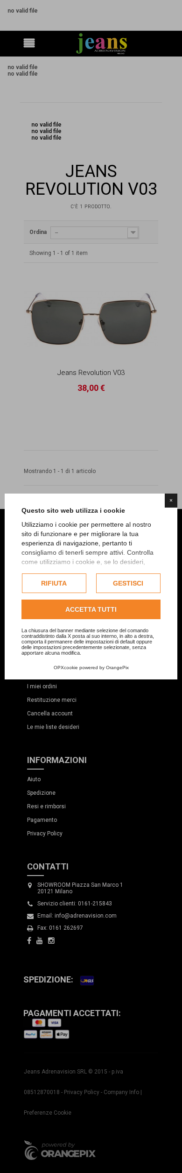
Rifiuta (54, 583)
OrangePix (117, 667)
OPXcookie (66, 667)
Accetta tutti (91, 609)
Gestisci (128, 583)
